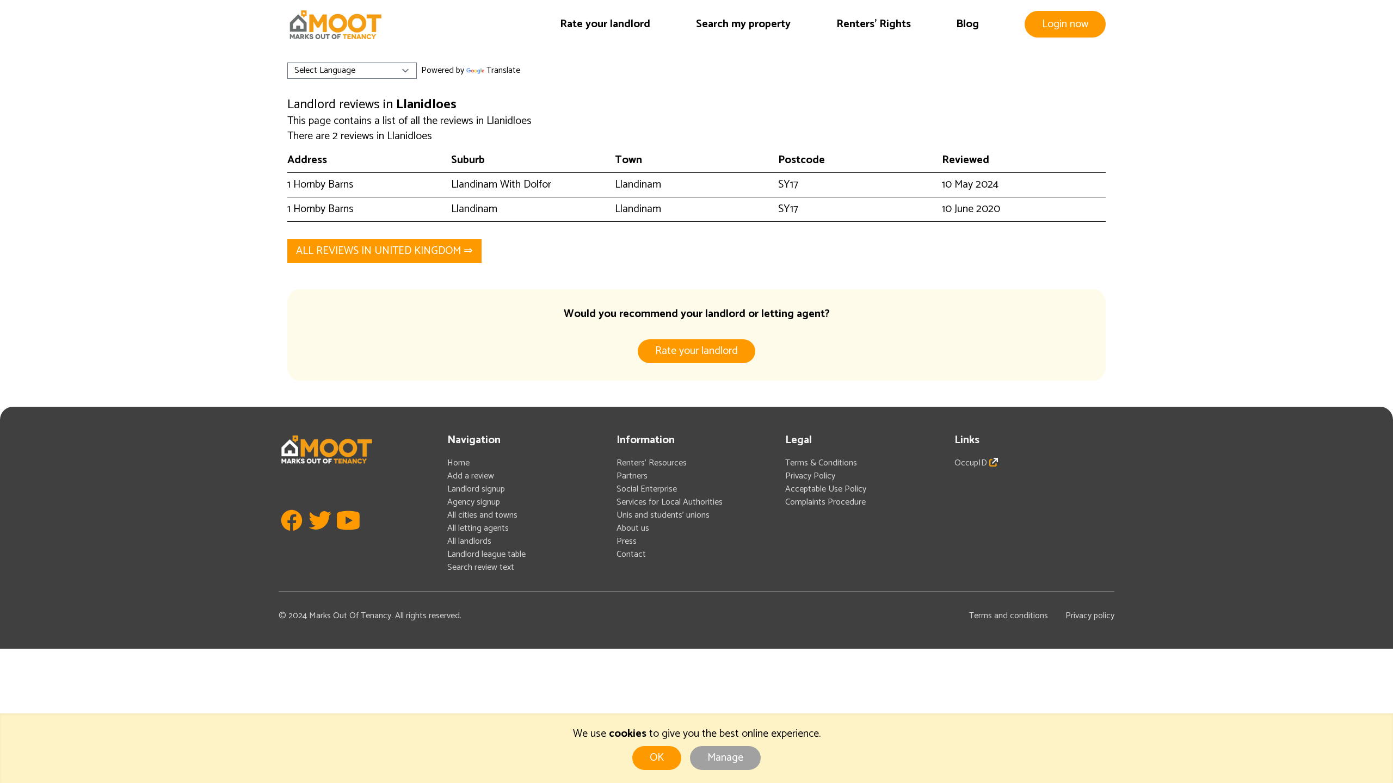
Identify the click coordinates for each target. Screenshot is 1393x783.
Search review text (480, 567)
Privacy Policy (810, 476)
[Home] (335, 25)
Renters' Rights (873, 24)
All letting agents (478, 528)
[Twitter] (320, 536)
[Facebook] (292, 536)
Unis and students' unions (663, 515)
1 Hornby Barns (320, 185)
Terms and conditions (1008, 615)
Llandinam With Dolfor (501, 185)
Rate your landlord (605, 24)
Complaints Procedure (825, 502)
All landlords (469, 541)
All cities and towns (482, 515)
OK (657, 758)
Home (458, 463)
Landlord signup (476, 489)
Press (627, 541)
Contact (631, 554)
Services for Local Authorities (670, 502)
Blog (967, 24)
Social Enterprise (647, 489)
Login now (1065, 24)
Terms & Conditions (821, 463)
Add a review (470, 476)
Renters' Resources (652, 463)
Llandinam (638, 185)
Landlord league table (486, 554)
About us (633, 528)
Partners (632, 476)
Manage (725, 758)
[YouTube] (348, 536)
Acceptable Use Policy (825, 489)
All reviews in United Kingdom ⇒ (384, 251)
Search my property (743, 24)
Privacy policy (1089, 615)
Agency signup (473, 502)
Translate (503, 70)
